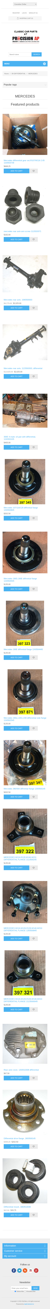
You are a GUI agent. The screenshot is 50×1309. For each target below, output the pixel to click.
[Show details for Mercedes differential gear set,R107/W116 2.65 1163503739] (25, 134)
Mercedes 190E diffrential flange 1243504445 (23, 649)
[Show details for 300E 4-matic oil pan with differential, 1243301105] (25, 410)
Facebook (14, 1270)
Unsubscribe (30, 1291)
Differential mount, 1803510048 (17, 1207)
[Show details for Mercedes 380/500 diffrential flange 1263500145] (25, 762)
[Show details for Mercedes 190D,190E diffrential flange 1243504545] (25, 552)
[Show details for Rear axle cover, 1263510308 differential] (25, 1043)
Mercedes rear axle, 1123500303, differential (23, 368)
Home (6, 74)
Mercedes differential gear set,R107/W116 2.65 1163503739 (24, 161)
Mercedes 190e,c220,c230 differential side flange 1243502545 (25, 719)
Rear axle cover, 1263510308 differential (21, 1070)
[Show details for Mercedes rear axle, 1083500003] (25, 273)
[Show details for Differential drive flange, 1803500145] (25, 1112)
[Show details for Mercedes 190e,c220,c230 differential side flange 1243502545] (25, 692)
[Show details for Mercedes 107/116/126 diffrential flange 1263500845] (25, 481)
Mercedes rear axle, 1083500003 (18, 300)
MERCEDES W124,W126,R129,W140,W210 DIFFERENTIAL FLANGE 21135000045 (23, 1000)
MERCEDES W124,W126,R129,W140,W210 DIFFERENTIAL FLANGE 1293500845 (23, 929)
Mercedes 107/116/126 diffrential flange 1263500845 (21, 509)
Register (16, 13)
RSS (25, 1270)
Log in (24, 13)
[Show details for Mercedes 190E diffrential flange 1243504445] (25, 623)
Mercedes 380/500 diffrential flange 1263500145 (24, 789)
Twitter (19, 1270)
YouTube (30, 1270)
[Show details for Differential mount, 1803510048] (25, 1180)
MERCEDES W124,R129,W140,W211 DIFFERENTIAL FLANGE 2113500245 (20, 858)
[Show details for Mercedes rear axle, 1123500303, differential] (25, 342)
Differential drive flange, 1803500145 (19, 1138)
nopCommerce (29, 1304)
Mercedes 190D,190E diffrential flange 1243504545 (20, 580)
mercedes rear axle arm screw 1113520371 (22, 231)
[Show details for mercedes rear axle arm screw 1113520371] (25, 205)
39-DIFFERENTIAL (19, 74)
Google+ (36, 1270)
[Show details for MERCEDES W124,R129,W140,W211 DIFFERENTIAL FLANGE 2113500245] (25, 831)
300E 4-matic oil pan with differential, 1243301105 (20, 438)
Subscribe (20, 1291)
